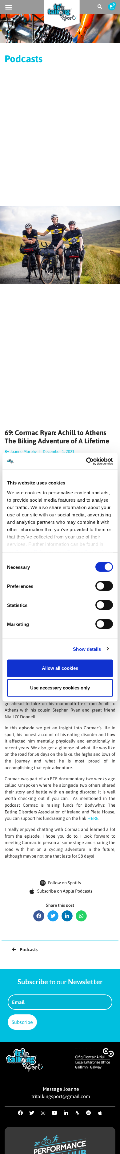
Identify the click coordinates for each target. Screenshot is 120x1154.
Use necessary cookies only (60, 687)
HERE (92, 818)
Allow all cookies (60, 668)
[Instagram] (43, 1113)
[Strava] (77, 1113)
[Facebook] (20, 1113)
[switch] (104, 586)
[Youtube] (54, 1113)
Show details (87, 648)
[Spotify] (89, 1113)
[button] (8, 7)
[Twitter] (32, 1113)
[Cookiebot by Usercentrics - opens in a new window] (86, 461)
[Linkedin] (66, 1113)
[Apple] (100, 1113)
